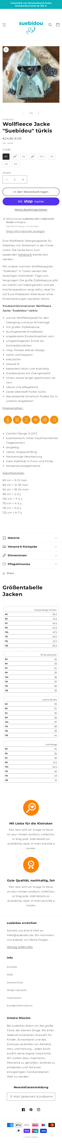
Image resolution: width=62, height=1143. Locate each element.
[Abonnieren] (51, 1097)
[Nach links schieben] (23, 113)
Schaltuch (25, 254)
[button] (4, 25)
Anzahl (7, 172)
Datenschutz (15, 982)
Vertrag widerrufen (20, 947)
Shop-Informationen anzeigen (25, 231)
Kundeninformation (19, 1005)
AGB (10, 974)
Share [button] (10, 573)
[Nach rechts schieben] (38, 113)
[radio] (6, 157)
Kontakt (12, 966)
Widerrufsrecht (17, 990)
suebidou (34, 1137)
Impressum (14, 997)
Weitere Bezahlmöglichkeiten (31, 209)
